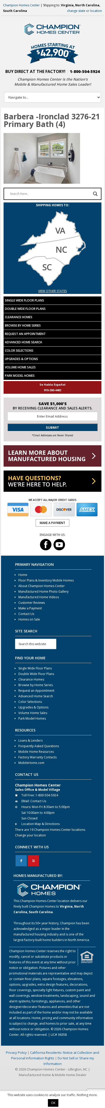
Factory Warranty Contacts (37, 757)
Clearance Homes (18, 317)
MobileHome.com (31, 763)
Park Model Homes (20, 375)
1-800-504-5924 (85, 71)
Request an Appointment (25, 334)
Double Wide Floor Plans (25, 309)
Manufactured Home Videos (38, 597)
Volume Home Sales (20, 367)
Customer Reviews (31, 602)
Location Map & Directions (40, 824)
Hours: (26, 807)
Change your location (30, 835)
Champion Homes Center (21, 5)
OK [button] (53, 1103)
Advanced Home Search (23, 342)
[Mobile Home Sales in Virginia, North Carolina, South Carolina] (52, 285)
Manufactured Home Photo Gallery (43, 591)
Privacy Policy (16, 1052)
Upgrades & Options (21, 359)
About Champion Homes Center (41, 586)
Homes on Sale (29, 619)
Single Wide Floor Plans (24, 300)
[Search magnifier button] (95, 193)
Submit (52, 427)
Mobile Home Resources (36, 751)
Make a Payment (30, 608)
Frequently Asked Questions (38, 746)
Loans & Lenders (30, 740)
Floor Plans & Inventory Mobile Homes (46, 580)
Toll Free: (28, 795)
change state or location (84, 11)
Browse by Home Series (23, 325)
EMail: (25, 801)
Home (22, 575)
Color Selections (19, 350)
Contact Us (26, 614)
